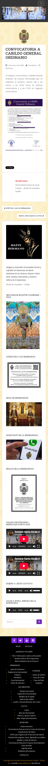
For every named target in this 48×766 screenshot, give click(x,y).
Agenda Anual (26, 748)
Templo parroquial (26, 691)
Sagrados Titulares (24, 652)
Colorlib (14, 763)
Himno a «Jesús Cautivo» (26, 715)
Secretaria (32, 65)
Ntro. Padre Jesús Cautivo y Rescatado (26, 656)
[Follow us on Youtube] (26, 640)
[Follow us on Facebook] (14, 640)
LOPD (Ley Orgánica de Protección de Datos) (27, 734)
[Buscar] (39, 622)
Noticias (28, 646)
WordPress (36, 763)
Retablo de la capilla (26, 697)
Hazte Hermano (27, 726)
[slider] (37, 590)
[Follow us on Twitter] (20, 640)
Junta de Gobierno (18, 669)
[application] (24, 539)
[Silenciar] (34, 546)
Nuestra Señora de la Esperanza (27, 658)
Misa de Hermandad (26, 713)
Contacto (24, 755)
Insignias (39, 683)
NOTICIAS (9, 68)
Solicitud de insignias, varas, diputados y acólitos (26, 737)
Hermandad (15, 665)
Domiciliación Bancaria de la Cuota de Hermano (27, 729)
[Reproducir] (9, 546)
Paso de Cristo (38, 677)
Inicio (18, 646)
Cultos (24, 706)
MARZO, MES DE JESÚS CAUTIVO (31, 216)
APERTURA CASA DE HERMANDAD (18, 208)
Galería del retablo (27, 699)
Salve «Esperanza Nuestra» (27, 718)
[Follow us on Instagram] (33, 640)
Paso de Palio (39, 680)
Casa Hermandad (17, 680)
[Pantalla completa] (38, 546)
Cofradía (36, 671)
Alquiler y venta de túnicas (27, 740)
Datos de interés (39, 675)
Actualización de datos (26, 732)
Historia (18, 675)
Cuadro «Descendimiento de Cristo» (27, 702)
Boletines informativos (26, 751)
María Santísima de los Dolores (26, 661)
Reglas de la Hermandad (17, 672)
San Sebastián (24, 687)
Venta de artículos (17, 683)
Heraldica (17, 677)
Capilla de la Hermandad (26, 694)
